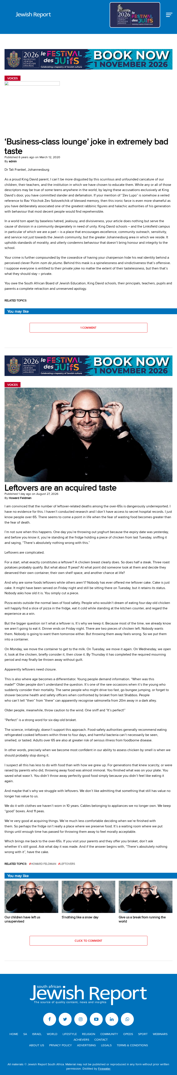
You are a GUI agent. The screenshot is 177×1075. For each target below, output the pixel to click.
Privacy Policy (60, 1045)
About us (36, 1045)
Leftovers (67, 863)
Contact (101, 1039)
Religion (88, 1034)
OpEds (128, 1034)
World (52, 1034)
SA (25, 1034)
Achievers (81, 1039)
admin (13, 161)
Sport (143, 1034)
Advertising (86, 1045)
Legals (106, 1045)
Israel (37, 1034)
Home (13, 1034)
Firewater (104, 1068)
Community (109, 1034)
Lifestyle (70, 1034)
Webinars (160, 1034)
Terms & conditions (132, 1045)
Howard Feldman (20, 498)
